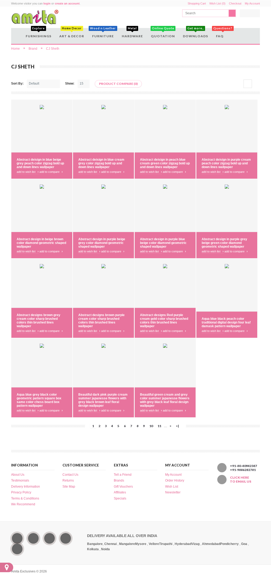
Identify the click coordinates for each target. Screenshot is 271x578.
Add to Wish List (28, 171)
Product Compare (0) (118, 84)
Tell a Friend (123, 475)
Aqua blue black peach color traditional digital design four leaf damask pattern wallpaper (226, 322)
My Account (252, 3)
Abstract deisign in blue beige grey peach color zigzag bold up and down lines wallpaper (40, 163)
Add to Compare (51, 171)
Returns (68, 480)
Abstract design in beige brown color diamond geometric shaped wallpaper (41, 242)
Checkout (235, 3)
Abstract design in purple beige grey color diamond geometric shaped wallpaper (101, 242)
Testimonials (20, 480)
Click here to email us (240, 479)
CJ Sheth (52, 48)
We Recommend (23, 504)
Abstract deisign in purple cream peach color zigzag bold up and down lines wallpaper (226, 163)
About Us (17, 475)
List (256, 84)
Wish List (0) (217, 3)
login (47, 3)
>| (177, 426)
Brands (119, 480)
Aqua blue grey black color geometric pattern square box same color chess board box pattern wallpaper (39, 400)
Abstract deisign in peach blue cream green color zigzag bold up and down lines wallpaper (165, 163)
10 (151, 426)
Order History (174, 480)
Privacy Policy (21, 492)
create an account (67, 3)
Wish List (171, 486)
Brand (33, 48)
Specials (120, 498)
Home (15, 48)
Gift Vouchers (123, 486)
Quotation (163, 33)
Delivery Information (25, 486)
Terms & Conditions (25, 498)
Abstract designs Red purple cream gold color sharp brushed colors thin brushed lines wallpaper (164, 320)
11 (159, 426)
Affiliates (120, 492)
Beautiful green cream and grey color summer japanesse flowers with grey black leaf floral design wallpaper (164, 400)
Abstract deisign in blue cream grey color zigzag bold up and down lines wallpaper (101, 163)
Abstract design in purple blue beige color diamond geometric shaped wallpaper (163, 242)
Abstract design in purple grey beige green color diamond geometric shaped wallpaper (224, 242)
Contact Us (70, 475)
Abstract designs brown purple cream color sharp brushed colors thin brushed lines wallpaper (101, 320)
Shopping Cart (197, 3)
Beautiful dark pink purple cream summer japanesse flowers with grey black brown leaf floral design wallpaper (103, 400)
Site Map (68, 486)
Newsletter (172, 492)
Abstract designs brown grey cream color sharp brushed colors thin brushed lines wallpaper (38, 320)
